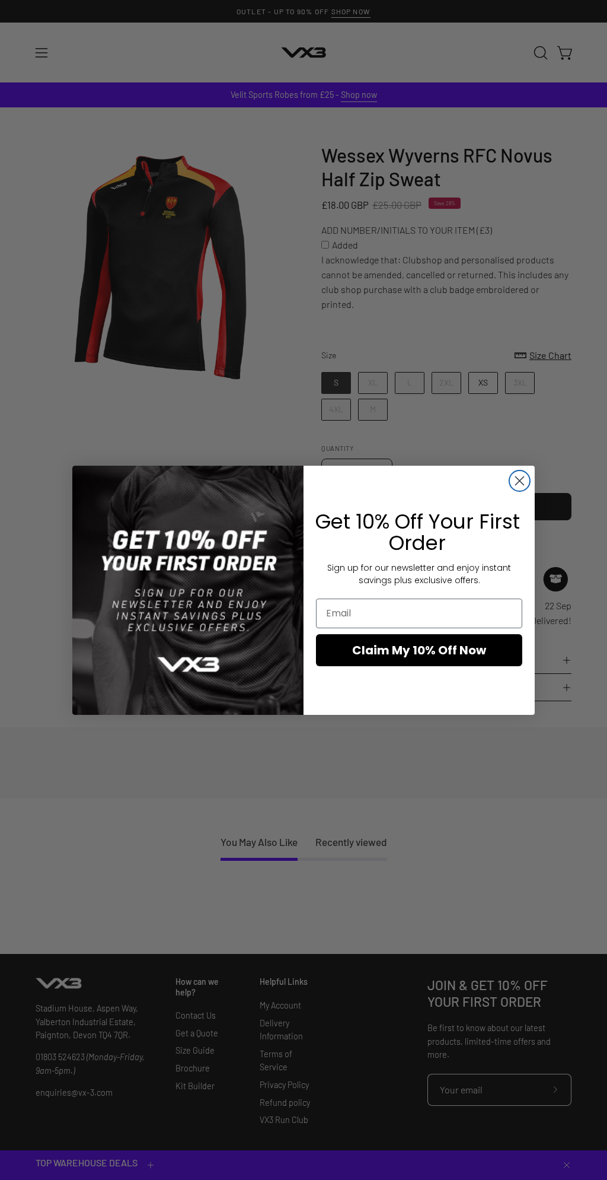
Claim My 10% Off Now (419, 650)
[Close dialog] (519, 480)
